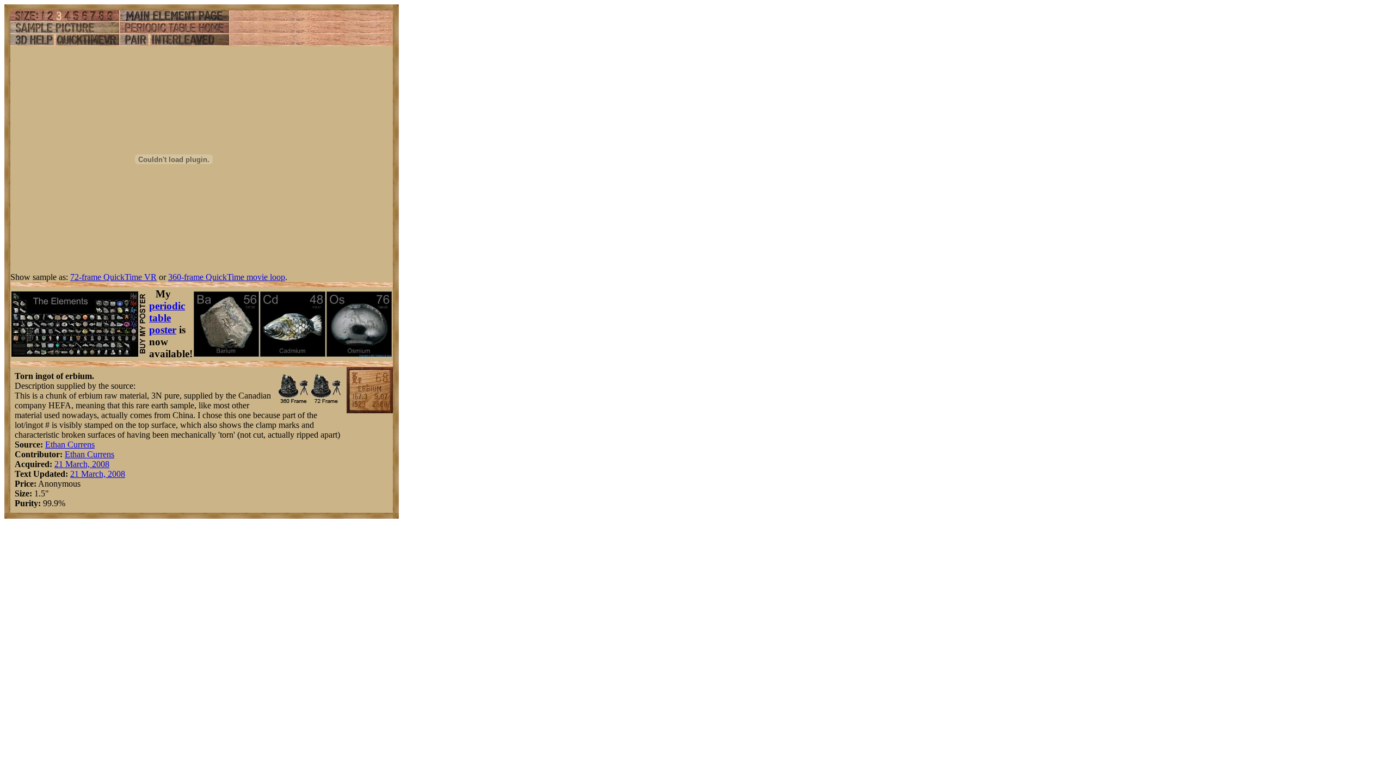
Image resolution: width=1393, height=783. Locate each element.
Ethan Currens (70, 444)
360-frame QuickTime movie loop (226, 277)
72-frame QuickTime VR (113, 277)
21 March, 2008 (81, 464)
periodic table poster (167, 317)
